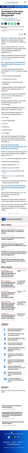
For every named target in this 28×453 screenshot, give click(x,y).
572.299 (3, 57)
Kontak (20, 442)
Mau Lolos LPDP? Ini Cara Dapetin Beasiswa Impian (11, 406)
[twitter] (12, 438)
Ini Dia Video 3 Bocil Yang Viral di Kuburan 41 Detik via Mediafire (16, 349)
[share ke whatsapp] (9, 24)
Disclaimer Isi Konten (13, 444)
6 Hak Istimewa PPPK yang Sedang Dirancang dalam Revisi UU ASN (13, 187)
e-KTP (17, 165)
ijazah (12, 168)
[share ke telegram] (12, 24)
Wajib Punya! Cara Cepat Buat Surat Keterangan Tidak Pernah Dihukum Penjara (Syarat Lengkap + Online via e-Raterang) (8, 306)
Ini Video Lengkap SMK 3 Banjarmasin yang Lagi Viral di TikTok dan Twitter (16, 368)
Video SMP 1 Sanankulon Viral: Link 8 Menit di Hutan (16, 334)
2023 (10, 52)
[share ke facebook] (2, 24)
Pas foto (4, 158)
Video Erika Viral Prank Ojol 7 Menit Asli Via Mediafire (15, 329)
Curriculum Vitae (11, 176)
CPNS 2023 (9, 155)
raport (4, 173)
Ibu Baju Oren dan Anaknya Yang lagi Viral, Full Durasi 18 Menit (16, 355)
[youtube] (19, 438)
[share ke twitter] (6, 24)
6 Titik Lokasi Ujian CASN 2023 (14, 219)
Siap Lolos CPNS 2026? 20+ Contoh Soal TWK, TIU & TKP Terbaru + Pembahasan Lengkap (8, 295)
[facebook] (8, 438)
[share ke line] (15, 24)
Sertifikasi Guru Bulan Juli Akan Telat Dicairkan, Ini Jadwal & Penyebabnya (8, 316)
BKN (3, 117)
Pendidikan (9, 6)
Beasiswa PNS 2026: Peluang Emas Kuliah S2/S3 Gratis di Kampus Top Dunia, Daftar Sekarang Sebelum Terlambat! (12, 414)
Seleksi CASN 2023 (6, 96)
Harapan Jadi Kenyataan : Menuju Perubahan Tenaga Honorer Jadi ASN (13, 64)
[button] (20, 34)
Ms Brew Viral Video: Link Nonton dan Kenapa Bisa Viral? (15, 374)
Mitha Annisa (7, 18)
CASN (8, 42)
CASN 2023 (21, 47)
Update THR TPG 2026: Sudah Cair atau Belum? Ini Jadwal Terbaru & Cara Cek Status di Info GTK (8, 274)
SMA (22, 89)
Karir (13, 442)
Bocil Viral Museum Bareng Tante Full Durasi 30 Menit (15, 343)
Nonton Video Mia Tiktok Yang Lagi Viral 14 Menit (16, 339)
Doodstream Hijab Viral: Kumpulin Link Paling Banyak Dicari (16, 380)
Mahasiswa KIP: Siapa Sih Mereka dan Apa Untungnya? (13, 422)
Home (3, 6)
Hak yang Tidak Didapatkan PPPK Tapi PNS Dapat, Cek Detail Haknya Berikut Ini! (13, 146)
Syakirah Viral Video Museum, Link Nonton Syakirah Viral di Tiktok (16, 361)
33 (3, 79)
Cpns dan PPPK (8, 9)
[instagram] (15, 438)
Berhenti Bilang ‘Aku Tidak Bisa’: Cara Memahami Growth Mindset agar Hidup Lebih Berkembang (8, 285)
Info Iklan (7, 442)
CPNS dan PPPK (5, 59)
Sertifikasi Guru (19, 6)
